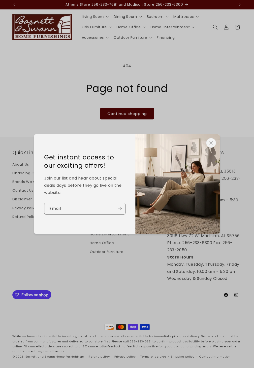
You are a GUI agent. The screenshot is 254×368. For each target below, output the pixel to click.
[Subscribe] (119, 209)
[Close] (211, 143)
